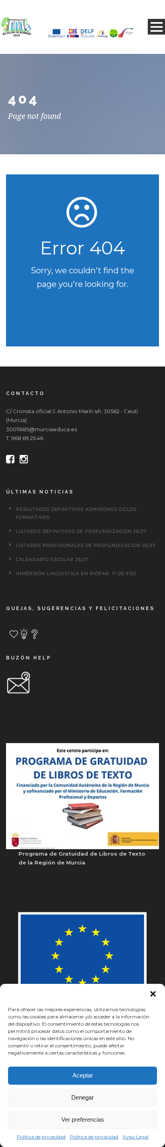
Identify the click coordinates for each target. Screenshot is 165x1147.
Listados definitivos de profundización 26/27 (81, 531)
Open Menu (156, 27)
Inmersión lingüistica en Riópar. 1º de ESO (76, 573)
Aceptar (82, 1075)
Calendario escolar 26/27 (52, 559)
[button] (153, 994)
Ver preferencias (82, 1119)
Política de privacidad (41, 1137)
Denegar (82, 1097)
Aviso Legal (136, 1137)
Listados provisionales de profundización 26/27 (85, 545)
